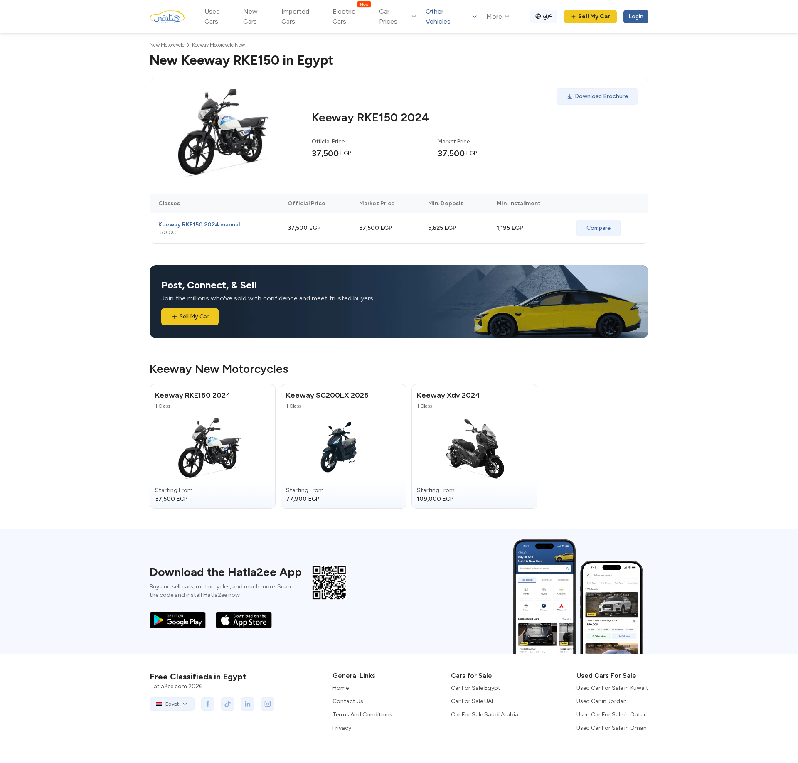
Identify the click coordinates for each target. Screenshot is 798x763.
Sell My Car (594, 16)
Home (340, 688)
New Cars (250, 16)
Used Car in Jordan (601, 701)
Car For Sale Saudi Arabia (484, 714)
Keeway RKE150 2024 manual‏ (199, 224)
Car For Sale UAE (473, 701)
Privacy (341, 727)
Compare (598, 227)
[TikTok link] (227, 704)
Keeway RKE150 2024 (193, 395)
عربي (547, 15)
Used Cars (212, 16)
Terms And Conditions (362, 714)
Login (635, 16)
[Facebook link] (207, 704)
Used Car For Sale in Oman (611, 727)
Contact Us (347, 701)
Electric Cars (350, 16)
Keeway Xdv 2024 (448, 395)
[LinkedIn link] (247, 704)
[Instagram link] (267, 704)
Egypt (172, 704)
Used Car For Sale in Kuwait (612, 688)
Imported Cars (295, 16)
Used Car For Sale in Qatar (611, 714)
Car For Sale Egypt (475, 688)
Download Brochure (601, 96)
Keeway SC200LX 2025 (327, 395)
